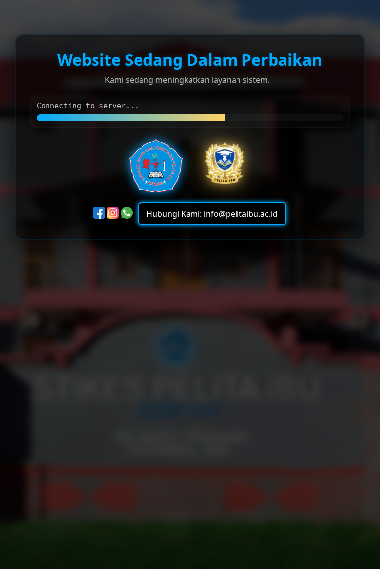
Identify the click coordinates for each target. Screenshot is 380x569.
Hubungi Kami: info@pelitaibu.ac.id (212, 214)
